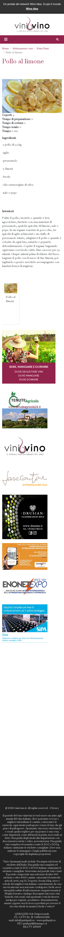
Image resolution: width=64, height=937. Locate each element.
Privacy (54, 808)
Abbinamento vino (22, 48)
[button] (6, 39)
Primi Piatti (43, 48)
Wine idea (32, 8)
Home (5, 48)
